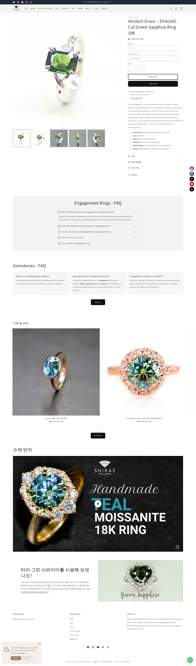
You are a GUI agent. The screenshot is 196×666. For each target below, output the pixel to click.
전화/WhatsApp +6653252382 (23, 619)
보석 (71, 623)
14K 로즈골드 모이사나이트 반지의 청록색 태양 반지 (144, 418)
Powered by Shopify (85, 661)
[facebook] (192, 174)
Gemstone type (133, 54)
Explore (98, 302)
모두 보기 (98, 435)
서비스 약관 (74, 635)
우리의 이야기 (75, 631)
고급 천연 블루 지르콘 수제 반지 (56, 418)
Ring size (131, 44)
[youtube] (192, 184)
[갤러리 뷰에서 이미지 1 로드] (21, 138)
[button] (88, 8)
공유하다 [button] (134, 175)
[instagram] (192, 168)
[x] (192, 189)
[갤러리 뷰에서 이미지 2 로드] (40, 138)
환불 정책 (73, 639)
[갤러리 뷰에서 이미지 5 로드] (96, 138)
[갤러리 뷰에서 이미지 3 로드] (59, 138)
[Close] (40, 644)
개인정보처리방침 (106, 661)
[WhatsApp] (190, 660)
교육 (71, 627)
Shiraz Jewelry (74, 661)
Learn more (21, 653)
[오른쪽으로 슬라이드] (102, 429)
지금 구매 (153, 84)
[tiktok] (192, 179)
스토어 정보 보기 (136, 98)
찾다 (71, 619)
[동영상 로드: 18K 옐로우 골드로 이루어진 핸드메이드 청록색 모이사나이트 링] (98, 504)
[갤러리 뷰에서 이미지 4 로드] (77, 138)
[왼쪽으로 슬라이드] (93, 429)
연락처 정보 (126, 661)
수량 (129, 64)
